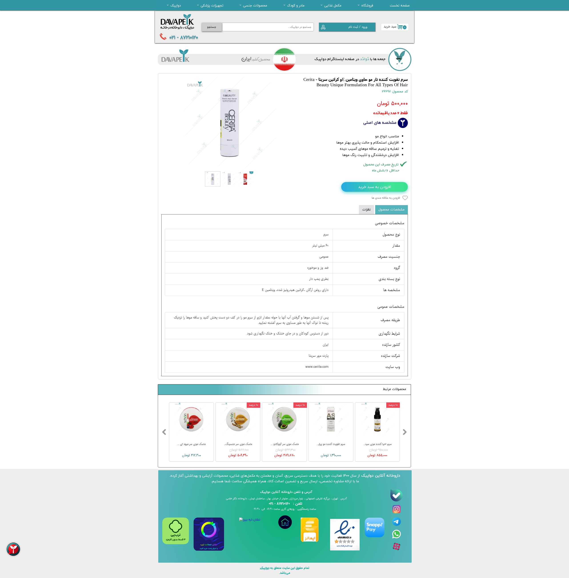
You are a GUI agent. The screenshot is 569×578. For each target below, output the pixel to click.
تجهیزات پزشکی (212, 5)
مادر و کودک (296, 5)
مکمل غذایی (332, 5)
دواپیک (175, 5)
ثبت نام (353, 26)
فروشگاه (367, 5)
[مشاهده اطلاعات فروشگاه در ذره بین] (249, 520)
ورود (364, 26)
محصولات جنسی (255, 5)
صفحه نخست (400, 5)
